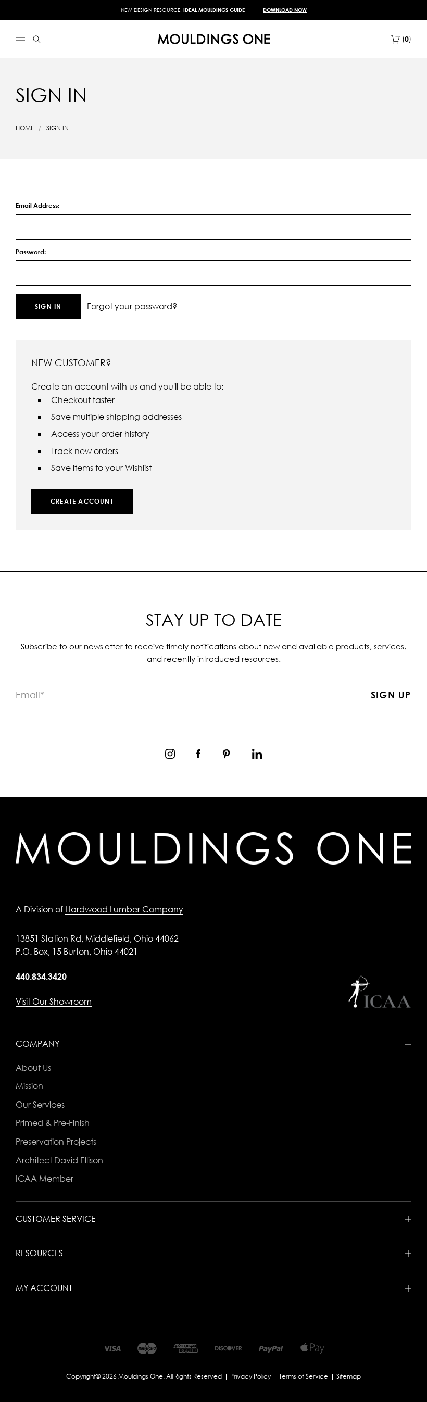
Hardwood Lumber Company (124, 909)
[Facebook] (198, 754)
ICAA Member (44, 1178)
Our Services (40, 1104)
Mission (29, 1086)
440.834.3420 (41, 976)
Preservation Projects (56, 1141)
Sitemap (348, 1376)
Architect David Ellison (59, 1160)
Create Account (82, 501)
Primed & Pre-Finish (53, 1123)
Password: (31, 252)
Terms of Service (303, 1376)
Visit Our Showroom (54, 1001)
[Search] (36, 39)
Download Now (285, 10)
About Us (33, 1067)
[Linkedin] (257, 754)
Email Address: (37, 205)
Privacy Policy (250, 1376)
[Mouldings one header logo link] (214, 39)
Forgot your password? (132, 306)
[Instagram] (170, 754)
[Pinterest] (226, 754)
